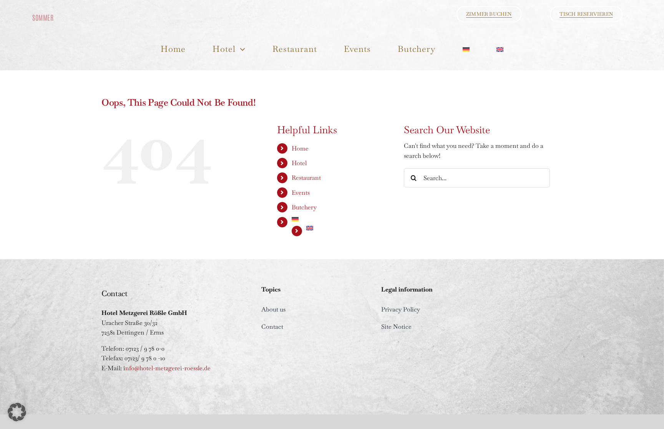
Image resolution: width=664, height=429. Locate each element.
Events (301, 193)
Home (300, 148)
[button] (17, 412)
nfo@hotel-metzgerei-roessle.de (168, 368)
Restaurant (306, 178)
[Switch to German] (466, 49)
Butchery (304, 207)
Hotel (299, 163)
